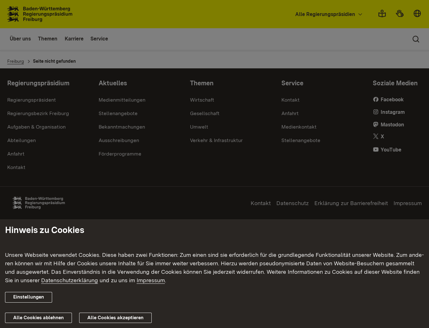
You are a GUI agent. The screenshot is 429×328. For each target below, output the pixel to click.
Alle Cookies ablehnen (38, 317)
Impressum (151, 280)
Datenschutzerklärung (69, 280)
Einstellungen (28, 297)
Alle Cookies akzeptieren (115, 317)
